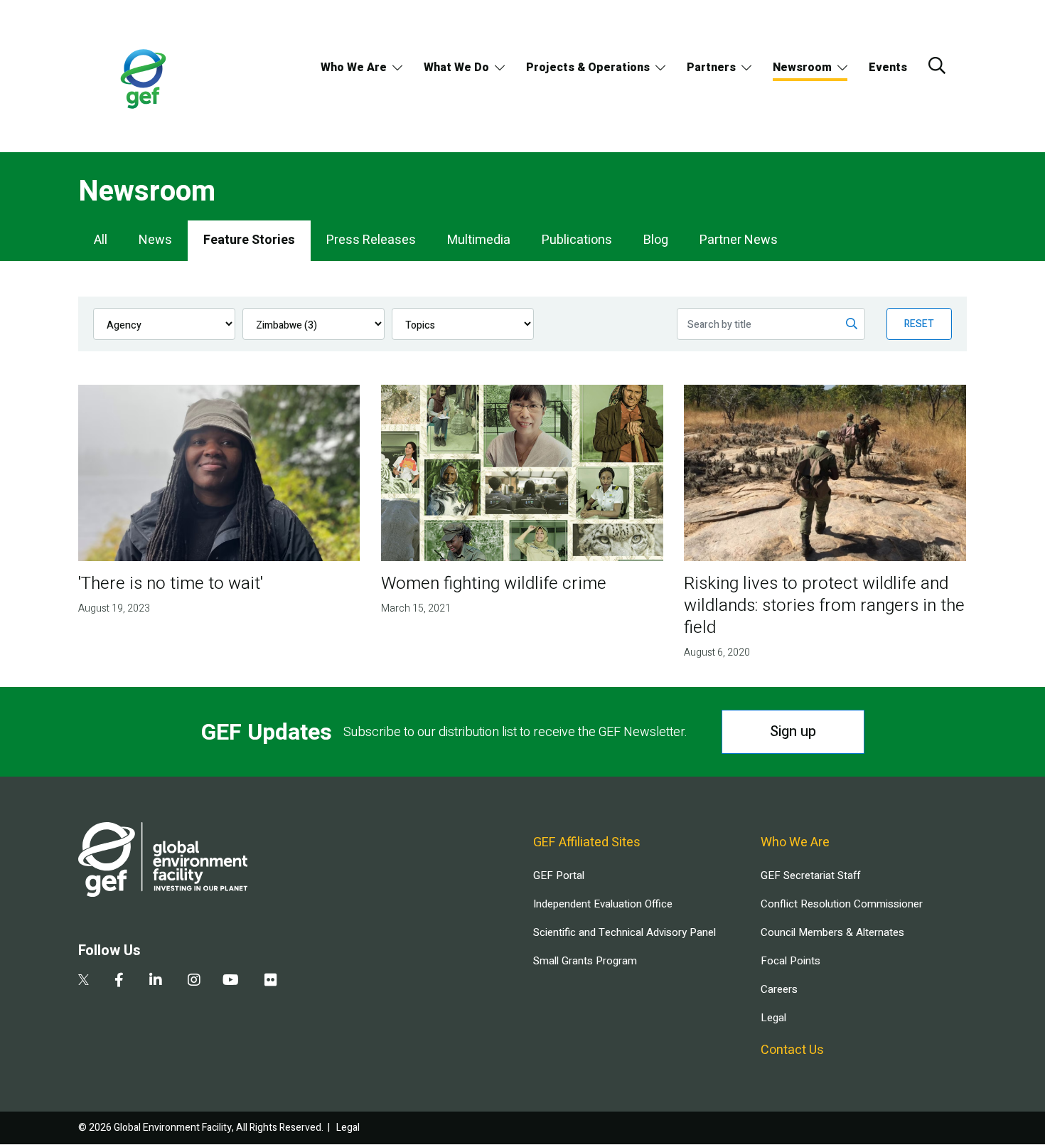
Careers (779, 989)
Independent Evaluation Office (602, 904)
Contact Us (792, 1050)
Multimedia (478, 240)
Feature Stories (249, 240)
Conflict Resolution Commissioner (842, 904)
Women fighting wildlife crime (493, 583)
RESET (919, 323)
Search (936, 65)
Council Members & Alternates (832, 932)
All (100, 240)
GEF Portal (558, 875)
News (155, 240)
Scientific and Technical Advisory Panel (624, 932)
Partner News (739, 240)
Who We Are (354, 67)
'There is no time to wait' (170, 583)
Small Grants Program (585, 961)
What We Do (456, 67)
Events (888, 67)
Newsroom (802, 67)
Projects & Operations (588, 67)
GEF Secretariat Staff (810, 875)
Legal (773, 1018)
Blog (655, 240)
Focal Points (790, 961)
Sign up (793, 731)
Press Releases (371, 240)
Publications (577, 240)
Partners (711, 67)
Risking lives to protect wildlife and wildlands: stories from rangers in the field (824, 605)
